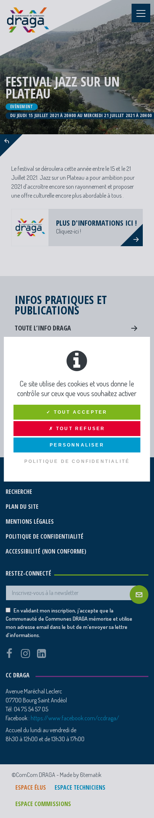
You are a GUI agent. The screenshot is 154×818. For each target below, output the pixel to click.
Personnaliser (77, 445)
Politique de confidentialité (77, 461)
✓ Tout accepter (76, 412)
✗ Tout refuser (77, 428)
